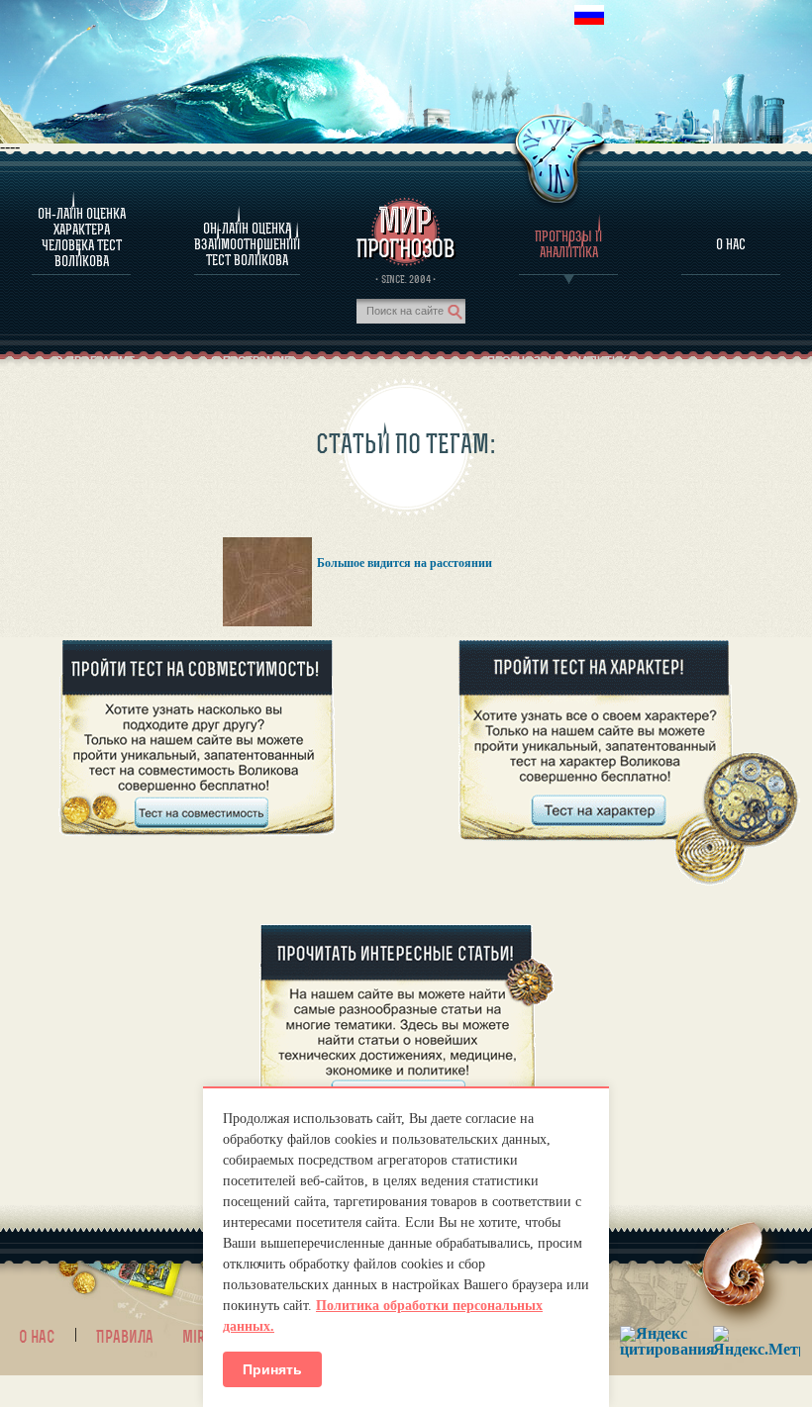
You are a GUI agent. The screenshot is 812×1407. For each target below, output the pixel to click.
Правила (124, 1337)
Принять (272, 1369)
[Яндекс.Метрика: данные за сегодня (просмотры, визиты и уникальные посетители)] (756, 1341)
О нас (36, 1337)
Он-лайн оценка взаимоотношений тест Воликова (247, 244)
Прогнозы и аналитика (568, 244)
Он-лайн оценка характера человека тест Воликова (82, 237)
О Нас (731, 244)
